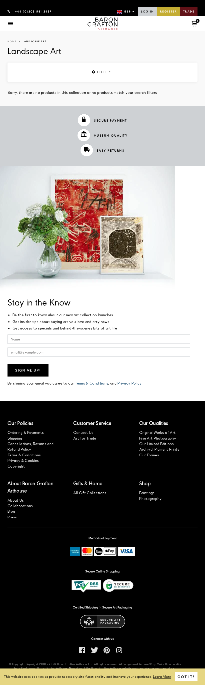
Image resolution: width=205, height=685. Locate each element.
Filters (104, 72)
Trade (188, 11)
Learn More (162, 676)
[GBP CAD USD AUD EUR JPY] (126, 11)
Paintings (147, 492)
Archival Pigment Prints (159, 449)
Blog (11, 511)
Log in (147, 11)
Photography (150, 498)
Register (168, 11)
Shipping (15, 438)
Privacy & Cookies (23, 460)
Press (12, 516)
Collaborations (20, 505)
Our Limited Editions (156, 443)
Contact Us (83, 432)
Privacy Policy (130, 383)
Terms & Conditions (91, 383)
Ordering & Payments (26, 432)
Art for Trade (84, 438)
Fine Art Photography (157, 438)
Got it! (186, 676)
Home (12, 42)
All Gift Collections (89, 492)
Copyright (16, 466)
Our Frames (149, 454)
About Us (16, 500)
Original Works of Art (157, 432)
